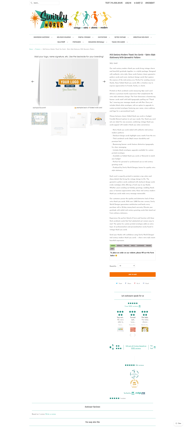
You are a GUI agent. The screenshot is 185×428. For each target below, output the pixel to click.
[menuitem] (42, 37)
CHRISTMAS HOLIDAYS (141, 37)
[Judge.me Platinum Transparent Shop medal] (134, 374)
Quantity (113, 266)
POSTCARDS (77, 42)
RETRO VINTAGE (121, 37)
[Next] (104, 81)
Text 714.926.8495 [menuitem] (114, 3)
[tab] (113, 245)
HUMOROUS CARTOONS (42, 37)
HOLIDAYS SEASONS (64, 37)
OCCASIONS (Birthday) (96, 42)
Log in (128, 3)
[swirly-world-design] (92, 20)
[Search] (31, 3)
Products (38, 49)
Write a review (50, 414)
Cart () (139, 3)
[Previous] (32, 81)
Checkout (150, 3)
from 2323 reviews (131, 306)
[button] (131, 335)
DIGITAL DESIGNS (84, 37)
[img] (132, 303)
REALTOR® (61, 42)
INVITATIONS (103, 37)
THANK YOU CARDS (119, 42)
